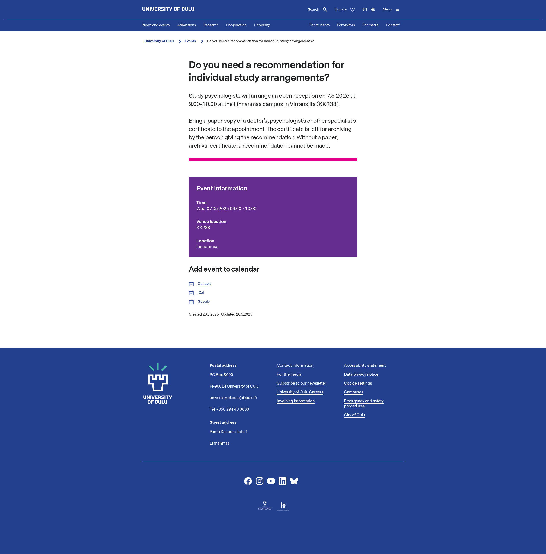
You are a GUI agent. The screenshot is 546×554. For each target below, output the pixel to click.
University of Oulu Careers (300, 392)
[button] (391, 9)
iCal (201, 293)
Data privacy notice (361, 374)
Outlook (204, 284)
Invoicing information (296, 401)
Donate (341, 9)
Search (313, 9)
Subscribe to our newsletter (301, 383)
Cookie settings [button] (358, 383)
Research (210, 25)
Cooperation (236, 25)
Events (190, 41)
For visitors (346, 25)
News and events (156, 25)
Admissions (186, 25)
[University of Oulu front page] (178, 9)
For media (371, 25)
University (262, 25)
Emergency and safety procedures (364, 403)
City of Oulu (354, 415)
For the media (289, 374)
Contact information (295, 365)
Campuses (353, 392)
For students (319, 25)
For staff (393, 25)
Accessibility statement (365, 365)
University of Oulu (159, 41)
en (370, 13)
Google (204, 302)
